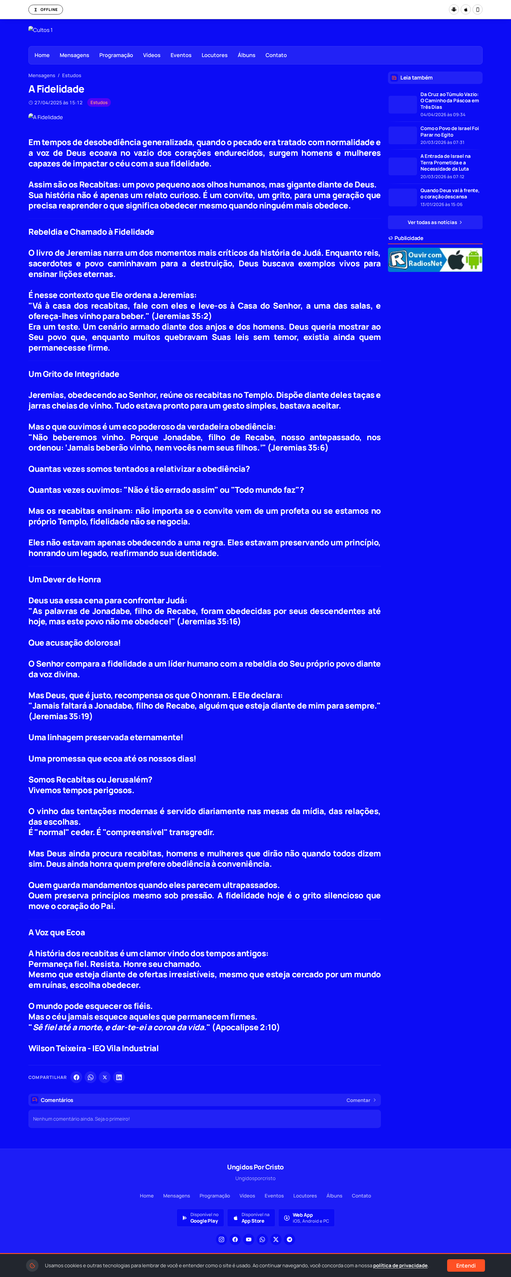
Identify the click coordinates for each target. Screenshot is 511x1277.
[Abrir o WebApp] (478, 9)
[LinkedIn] (119, 1077)
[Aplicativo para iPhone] (466, 9)
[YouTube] (248, 1239)
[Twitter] (276, 1239)
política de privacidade (400, 1265)
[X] (105, 1077)
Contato (276, 55)
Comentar (359, 1100)
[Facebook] (76, 1077)
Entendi (466, 1265)
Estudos (71, 75)
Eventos (181, 55)
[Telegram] (289, 1239)
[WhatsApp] (90, 1077)
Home (42, 55)
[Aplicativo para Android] (454, 9)
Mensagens (74, 55)
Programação (116, 55)
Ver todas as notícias (433, 222)
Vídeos (152, 55)
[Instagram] (221, 1239)
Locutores (215, 55)
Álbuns (247, 55)
